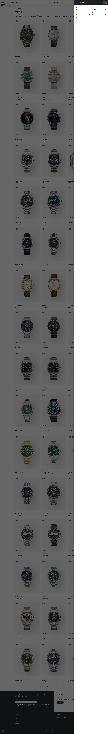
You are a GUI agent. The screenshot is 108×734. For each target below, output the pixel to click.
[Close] (105, 2)
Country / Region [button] (80, 2)
